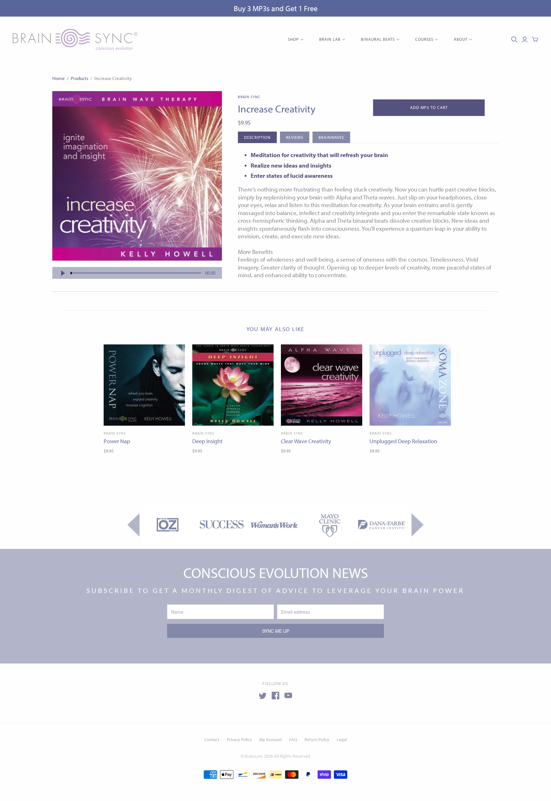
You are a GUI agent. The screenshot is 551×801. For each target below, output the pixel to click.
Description (257, 137)
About (460, 39)
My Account (270, 739)
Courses (424, 39)
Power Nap (117, 441)
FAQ (293, 739)
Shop (293, 39)
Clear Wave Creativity (306, 441)
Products (79, 78)
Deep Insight (207, 441)
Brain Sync (115, 433)
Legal (342, 739)
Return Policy (317, 739)
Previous (133, 525)
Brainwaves (331, 137)
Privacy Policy (239, 739)
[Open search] (514, 39)
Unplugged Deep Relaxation (403, 441)
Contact (211, 739)
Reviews (294, 137)
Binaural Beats (378, 39)
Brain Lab (330, 39)
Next (417, 525)
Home (58, 78)
